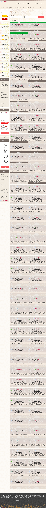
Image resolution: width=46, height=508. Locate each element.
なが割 (2, 106)
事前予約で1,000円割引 (4, 98)
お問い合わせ (4, 75)
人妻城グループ (3, 181)
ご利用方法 (4, 30)
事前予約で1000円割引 (5, 60)
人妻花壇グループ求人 (4, 177)
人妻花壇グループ (4, 174)
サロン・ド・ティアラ (4, 187)
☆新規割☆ (4, 57)
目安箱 (3, 72)
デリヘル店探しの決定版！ (4, 193)
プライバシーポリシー (26, 500)
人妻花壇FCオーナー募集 (4, 190)
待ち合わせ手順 (4, 63)
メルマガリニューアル (4, 104)
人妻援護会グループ (4, 179)
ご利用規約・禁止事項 (5, 27)
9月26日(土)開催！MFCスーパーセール (4, 85)
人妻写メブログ (5, 36)
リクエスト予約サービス (5, 23)
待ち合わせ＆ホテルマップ (5, 67)
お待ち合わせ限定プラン (5, 49)
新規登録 (5, 16)
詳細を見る (5, 167)
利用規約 (17, 500)
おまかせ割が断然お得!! (4, 95)
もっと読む (5, 122)
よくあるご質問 (4, 32)
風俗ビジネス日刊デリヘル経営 (4, 197)
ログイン (5, 18)
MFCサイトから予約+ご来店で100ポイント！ (4, 89)
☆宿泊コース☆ (4, 54)
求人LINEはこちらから (5, 45)
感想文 (4, 39)
